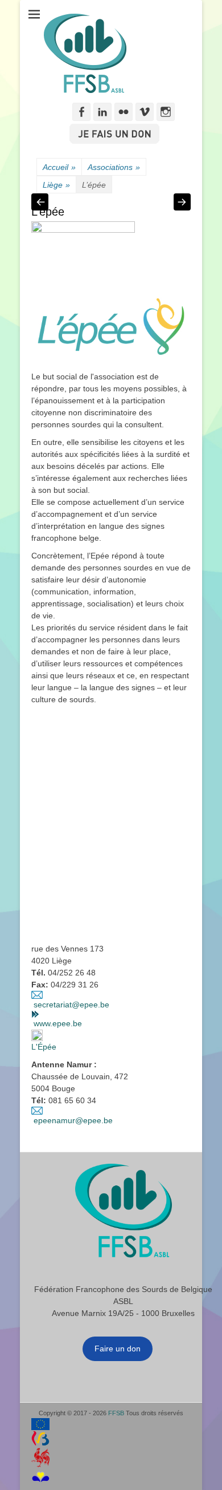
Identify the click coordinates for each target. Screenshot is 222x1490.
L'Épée (43, 1046)
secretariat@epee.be (71, 1004)
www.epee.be (58, 1023)
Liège (56, 184)
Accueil (59, 167)
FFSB (116, 1413)
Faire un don (117, 1348)
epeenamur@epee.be (73, 1120)
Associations (114, 167)
